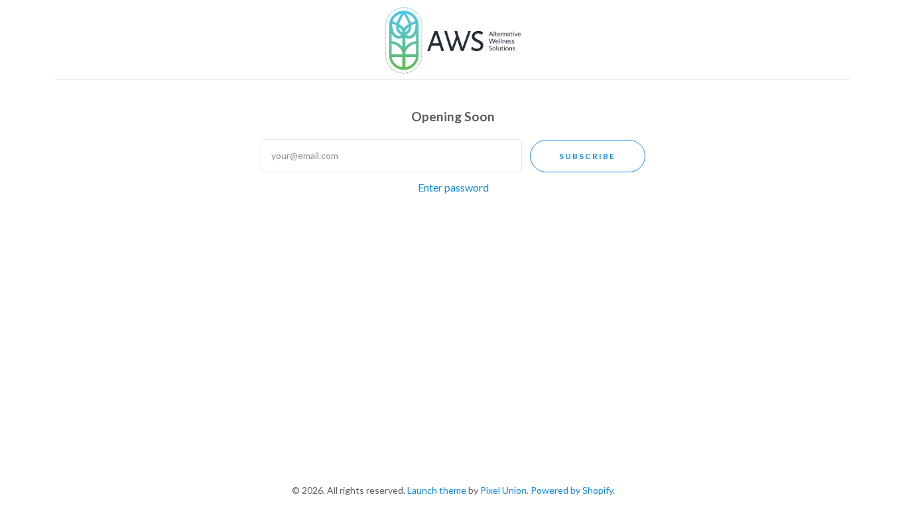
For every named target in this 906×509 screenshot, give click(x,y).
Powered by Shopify (572, 490)
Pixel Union (503, 490)
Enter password (453, 187)
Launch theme (436, 490)
